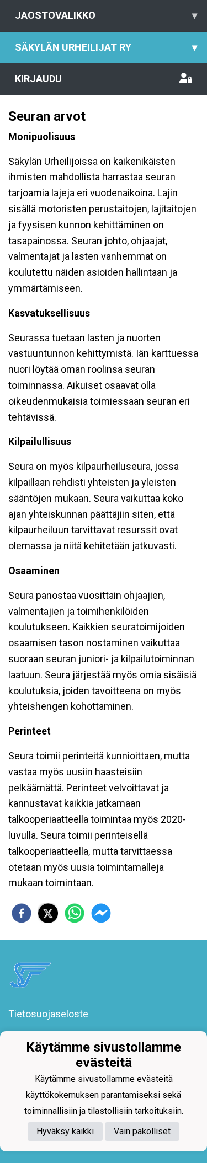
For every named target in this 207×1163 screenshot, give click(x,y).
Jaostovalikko (106, 15)
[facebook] (21, 913)
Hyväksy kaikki (65, 1131)
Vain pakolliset (142, 1131)
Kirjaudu (38, 78)
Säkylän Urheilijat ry (106, 47)
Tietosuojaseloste (48, 1014)
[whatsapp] (74, 913)
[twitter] (48, 913)
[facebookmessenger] (101, 913)
